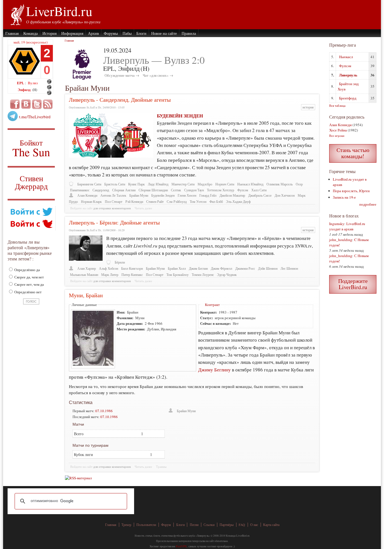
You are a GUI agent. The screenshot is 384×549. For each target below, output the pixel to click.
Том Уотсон (198, 201)
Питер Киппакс (132, 275)
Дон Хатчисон (285, 195)
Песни (194, 525)
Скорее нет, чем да (28, 284)
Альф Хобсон (108, 268)
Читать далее (143, 208)
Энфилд (24, 89)
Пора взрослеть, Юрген (351, 190)
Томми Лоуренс (203, 275)
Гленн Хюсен (187, 195)
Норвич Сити (224, 184)
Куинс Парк (136, 184)
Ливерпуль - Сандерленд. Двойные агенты (120, 99)
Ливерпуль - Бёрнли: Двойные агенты (114, 222)
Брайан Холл (177, 268)
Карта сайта (271, 525)
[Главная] (17, 14)
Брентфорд (347, 98)
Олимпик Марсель (279, 184)
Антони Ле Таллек (113, 195)
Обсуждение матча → (122, 75)
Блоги (141, 33)
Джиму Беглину (214, 369)
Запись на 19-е (344, 197)
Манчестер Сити (183, 184)
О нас (254, 525)
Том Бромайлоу (177, 275)
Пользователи (146, 525)
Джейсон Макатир (232, 195)
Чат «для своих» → (158, 75)
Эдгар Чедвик (227, 275)
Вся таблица (337, 105)
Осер (299, 184)
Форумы (111, 33)
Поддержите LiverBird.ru (353, 284)
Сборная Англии (123, 190)
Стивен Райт (155, 201)
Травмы (161, 467)
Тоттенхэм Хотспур (220, 190)
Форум (166, 525)
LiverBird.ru (59, 11)
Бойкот (31, 148)
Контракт (212, 304)
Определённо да (26, 269)
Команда (30, 33)
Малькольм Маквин (84, 275)
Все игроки (336, 135)
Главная (12, 33)
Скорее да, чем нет (28, 277)
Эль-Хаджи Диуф (238, 201)
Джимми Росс (245, 268)
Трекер (126, 525)
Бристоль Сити (114, 184)
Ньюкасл (346, 56)
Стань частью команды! (352, 153)
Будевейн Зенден (163, 195)
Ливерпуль (348, 75)
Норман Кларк (91, 201)
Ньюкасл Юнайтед (250, 184)
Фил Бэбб (216, 201)
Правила (189, 33)
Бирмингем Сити (89, 184)
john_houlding (340, 239)
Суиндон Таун (194, 190)
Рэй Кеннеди (134, 201)
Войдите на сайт (81, 208)
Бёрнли (120, 262)
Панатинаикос (79, 190)
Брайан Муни (138, 195)
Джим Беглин (198, 268)
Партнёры (227, 525)
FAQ (242, 525)
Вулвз (33, 82)
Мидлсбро (205, 184)
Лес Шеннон (289, 268)
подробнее (367, 204)
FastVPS (181, 546)
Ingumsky (336, 223)
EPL (21, 82)
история (308, 107)
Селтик (176, 190)
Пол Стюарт (113, 201)
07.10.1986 (104, 410)
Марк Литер (109, 275)
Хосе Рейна (338, 130)
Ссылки (209, 525)
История (49, 33)
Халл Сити (258, 190)
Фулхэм (242, 190)
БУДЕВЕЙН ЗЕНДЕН (180, 115)
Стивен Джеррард (31, 183)
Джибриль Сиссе (260, 195)
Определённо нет (27, 291)
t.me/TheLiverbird (35, 116)
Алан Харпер (86, 268)
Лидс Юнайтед (158, 184)
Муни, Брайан (86, 295)
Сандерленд (100, 190)
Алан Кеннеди (87, 195)
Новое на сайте (164, 33)
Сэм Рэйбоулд (177, 201)
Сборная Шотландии (153, 190)
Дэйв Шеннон (267, 268)
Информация (72, 33)
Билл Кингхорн (132, 268)
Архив (93, 33)
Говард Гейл (207, 195)
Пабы (127, 33)
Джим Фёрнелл (221, 268)
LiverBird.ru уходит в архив (347, 226)
